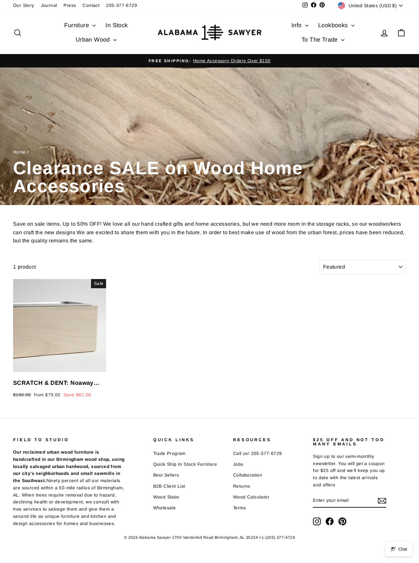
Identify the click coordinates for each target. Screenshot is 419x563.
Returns (241, 486)
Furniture (77, 25)
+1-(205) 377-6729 (277, 537)
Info (297, 25)
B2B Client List (169, 486)
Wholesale (164, 507)
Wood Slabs (166, 497)
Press (70, 5)
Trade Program (169, 453)
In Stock (116, 25)
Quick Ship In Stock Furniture (185, 464)
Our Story (23, 5)
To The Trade (320, 39)
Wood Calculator (251, 497)
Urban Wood (94, 39)
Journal (49, 5)
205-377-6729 (121, 5)
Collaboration (247, 475)
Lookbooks (334, 25)
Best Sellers (166, 475)
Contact (91, 5)
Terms (239, 507)
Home (19, 152)
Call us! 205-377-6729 (257, 453)
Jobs (238, 464)
